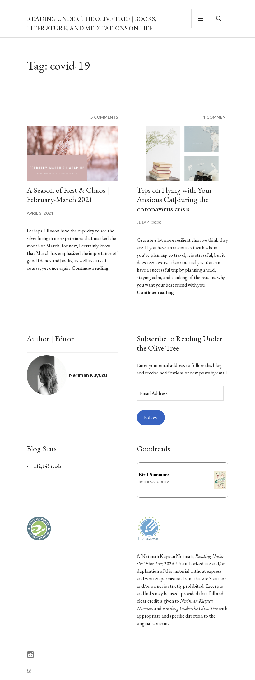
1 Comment (215, 117)
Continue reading (90, 268)
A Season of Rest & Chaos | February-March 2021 (68, 194)
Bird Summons (154, 474)
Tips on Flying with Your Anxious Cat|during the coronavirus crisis (174, 199)
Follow (150, 417)
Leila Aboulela (156, 482)
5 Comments (104, 117)
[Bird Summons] (220, 488)
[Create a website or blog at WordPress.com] (29, 671)
